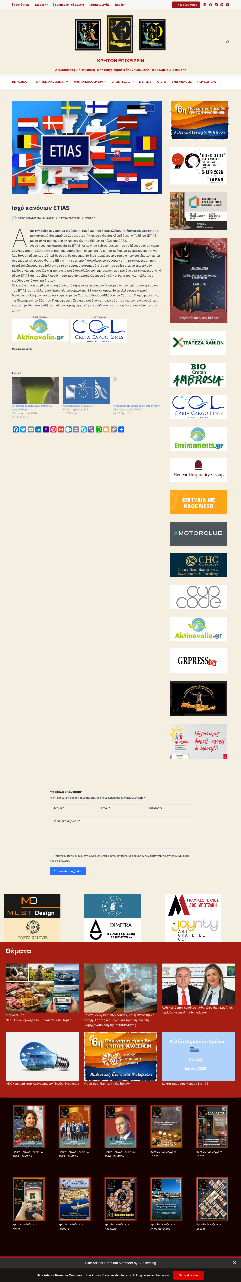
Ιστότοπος (156, 808)
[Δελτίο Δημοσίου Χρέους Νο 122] (198, 1056)
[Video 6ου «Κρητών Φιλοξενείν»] (120, 1056)
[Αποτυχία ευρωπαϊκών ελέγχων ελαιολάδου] (35, 390)
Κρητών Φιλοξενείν (50, 81)
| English (119, 4)
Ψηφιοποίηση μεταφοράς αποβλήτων (136, 405)
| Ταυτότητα (20, 4)
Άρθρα (161, 81)
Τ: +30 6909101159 (186, 4)
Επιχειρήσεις (121, 81)
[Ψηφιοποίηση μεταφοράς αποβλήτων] (136, 390)
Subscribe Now (188, 1275)
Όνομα (58, 808)
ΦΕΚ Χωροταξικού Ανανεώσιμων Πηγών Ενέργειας (42, 1083)
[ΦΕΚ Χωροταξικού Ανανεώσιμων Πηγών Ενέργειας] (42, 1056)
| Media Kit (41, 4)
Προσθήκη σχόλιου (66, 821)
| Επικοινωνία (99, 4)
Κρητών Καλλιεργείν (88, 81)
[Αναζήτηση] (227, 42)
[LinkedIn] (205, 4)
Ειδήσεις (145, 81)
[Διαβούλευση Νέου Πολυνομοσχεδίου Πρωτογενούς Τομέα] (42, 988)
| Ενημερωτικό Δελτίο (68, 4)
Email (105, 808)
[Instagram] (221, 4)
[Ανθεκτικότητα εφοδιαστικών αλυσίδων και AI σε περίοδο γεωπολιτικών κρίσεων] (198, 984)
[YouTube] (227, 4)
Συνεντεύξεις (182, 81)
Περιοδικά (19, 81)
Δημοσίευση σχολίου (68, 871)
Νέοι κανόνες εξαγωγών (78, 405)
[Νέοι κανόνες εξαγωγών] (86, 390)
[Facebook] (210, 4)
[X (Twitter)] (216, 4)
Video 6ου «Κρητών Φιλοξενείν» (107, 1083)
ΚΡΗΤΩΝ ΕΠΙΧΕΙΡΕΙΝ (120, 61)
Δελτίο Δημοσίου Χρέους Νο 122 (185, 1083)
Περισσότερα (206, 81)
